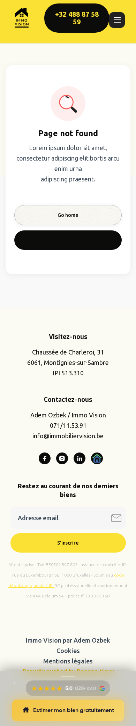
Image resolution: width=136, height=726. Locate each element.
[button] (117, 20)
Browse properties (68, 240)
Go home (68, 215)
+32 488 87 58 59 (77, 18)
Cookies (68, 650)
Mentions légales (68, 661)
